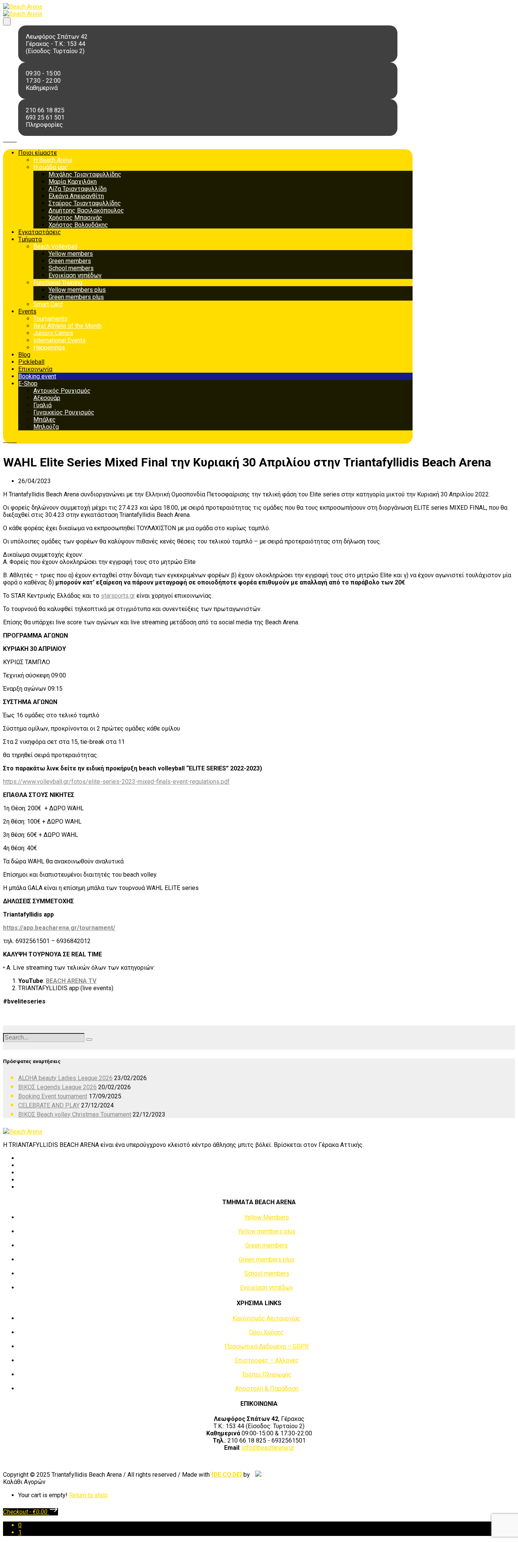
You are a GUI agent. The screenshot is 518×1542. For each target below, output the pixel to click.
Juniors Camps (53, 333)
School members (71, 268)
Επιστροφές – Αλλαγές (267, 1360)
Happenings (49, 347)
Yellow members (71, 253)
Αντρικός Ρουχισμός (62, 390)
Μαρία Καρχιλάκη (73, 181)
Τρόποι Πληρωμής (267, 1374)
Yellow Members (266, 1217)
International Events (59, 340)
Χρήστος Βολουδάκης (78, 224)
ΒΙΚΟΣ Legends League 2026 (57, 1087)
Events (27, 311)
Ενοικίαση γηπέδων (75, 275)
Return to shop (88, 1495)
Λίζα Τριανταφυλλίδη (78, 188)
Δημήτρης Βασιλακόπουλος (86, 210)
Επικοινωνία (35, 369)
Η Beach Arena (52, 160)
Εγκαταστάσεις (39, 232)
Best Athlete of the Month (67, 325)
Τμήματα (30, 239)
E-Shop (28, 383)
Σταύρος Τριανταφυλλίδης (85, 203)
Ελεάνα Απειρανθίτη (76, 196)
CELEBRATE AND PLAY (49, 1105)
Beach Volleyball (55, 246)
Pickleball (31, 361)
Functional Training (57, 282)
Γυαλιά (42, 405)
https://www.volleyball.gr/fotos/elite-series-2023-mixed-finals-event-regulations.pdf (116, 781)
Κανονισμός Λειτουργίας (266, 1318)
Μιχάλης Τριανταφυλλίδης (85, 174)
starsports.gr (118, 595)
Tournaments (50, 318)
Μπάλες (44, 419)
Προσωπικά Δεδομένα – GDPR (267, 1346)
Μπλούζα (46, 426)
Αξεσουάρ (46, 398)
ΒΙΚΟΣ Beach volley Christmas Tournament (74, 1114)
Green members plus (76, 297)
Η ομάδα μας (50, 167)
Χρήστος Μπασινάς (75, 217)
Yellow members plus (77, 289)
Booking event (37, 376)
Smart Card (48, 304)
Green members (70, 261)
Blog (24, 354)
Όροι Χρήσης (266, 1332)
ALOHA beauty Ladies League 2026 (65, 1078)
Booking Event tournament (52, 1096)
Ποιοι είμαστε (37, 152)
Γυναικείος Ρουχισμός (63, 412)
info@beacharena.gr (268, 1447)
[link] (226, 1474)
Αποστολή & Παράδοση (266, 1388)
